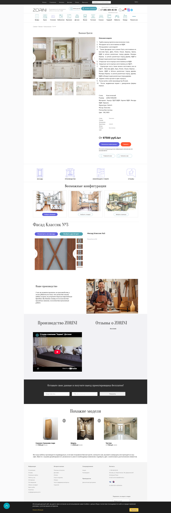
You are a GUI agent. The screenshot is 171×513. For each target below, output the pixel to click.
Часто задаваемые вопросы (61, 482)
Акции (84, 470)
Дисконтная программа (89, 482)
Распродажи (85, 472)
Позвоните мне (107, 156)
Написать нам (124, 156)
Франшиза (85, 2)
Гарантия (56, 485)
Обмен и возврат (33, 485)
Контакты (61, 2)
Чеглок (109, 443)
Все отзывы (113, 328)
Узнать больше (38, 510)
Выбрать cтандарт (85, 214)
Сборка (56, 480)
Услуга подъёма (58, 477)
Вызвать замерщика (90, 8)
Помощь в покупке (59, 470)
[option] (55, 254)
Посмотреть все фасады (46, 234)
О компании (53, 2)
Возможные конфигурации (109, 144)
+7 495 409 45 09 (113, 470)
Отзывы (30, 472)
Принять (134, 510)
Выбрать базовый (49, 214)
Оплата (77, 2)
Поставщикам (32, 482)
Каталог (44, 2)
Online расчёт (76, 8)
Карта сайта (31, 487)
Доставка (69, 2)
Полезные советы (33, 475)
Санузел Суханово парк (45, 443)
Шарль (73, 443)
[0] (123, 11)
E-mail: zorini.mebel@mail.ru (116, 477)
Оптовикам (31, 480)
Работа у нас (31, 477)
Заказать (125, 144)
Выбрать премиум (121, 214)
